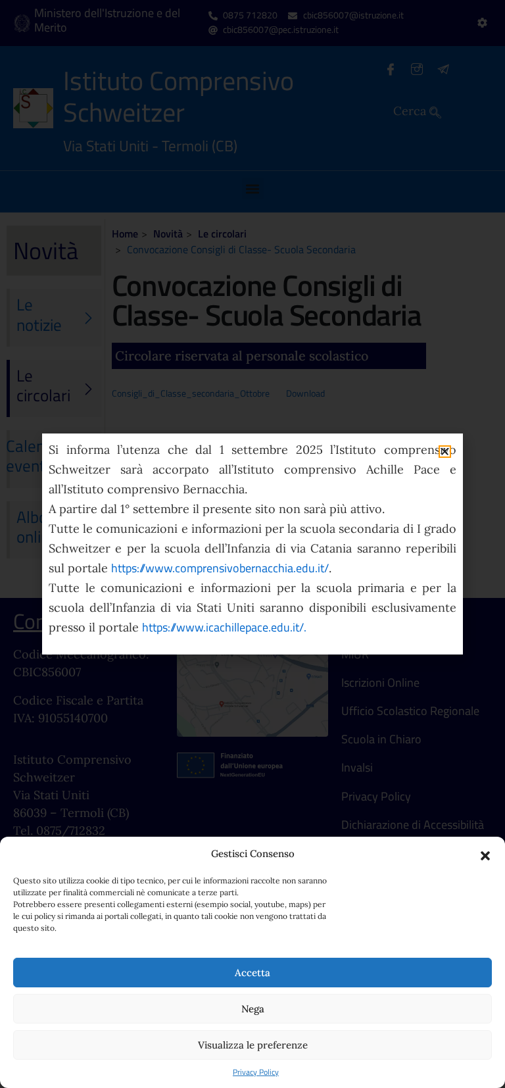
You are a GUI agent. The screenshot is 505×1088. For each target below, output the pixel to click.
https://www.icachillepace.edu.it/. (224, 627)
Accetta (252, 972)
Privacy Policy (256, 1072)
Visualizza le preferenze (253, 1045)
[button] (485, 854)
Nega (252, 1008)
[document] (252, 544)
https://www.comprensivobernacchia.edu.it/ (220, 568)
